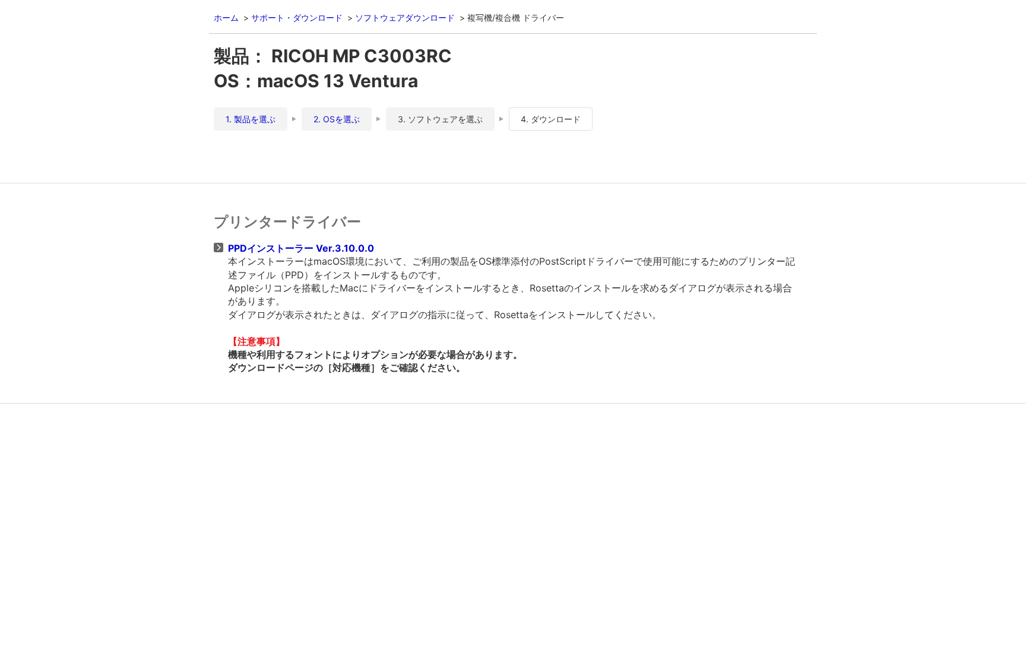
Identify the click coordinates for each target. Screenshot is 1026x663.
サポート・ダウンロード (297, 17)
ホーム (226, 17)
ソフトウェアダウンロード (405, 17)
